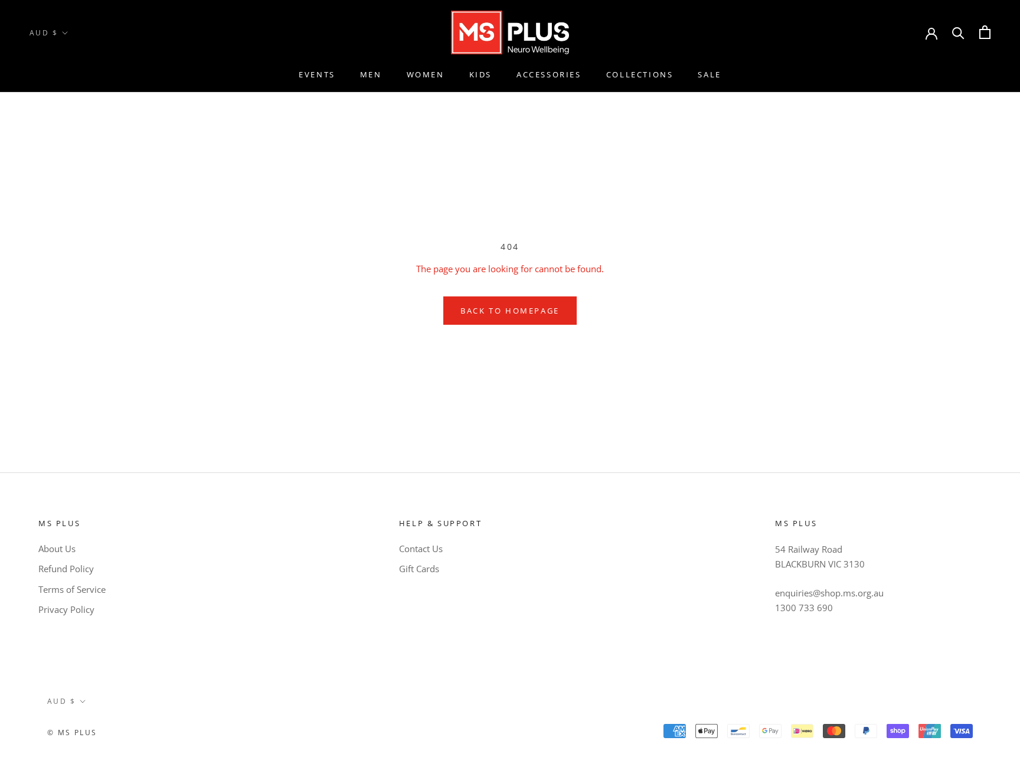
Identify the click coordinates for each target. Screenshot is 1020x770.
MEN (371, 74)
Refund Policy (66, 569)
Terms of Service (72, 589)
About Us (57, 548)
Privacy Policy (66, 609)
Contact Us (421, 548)
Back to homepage (510, 310)
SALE (709, 74)
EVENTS (317, 74)
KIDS (480, 74)
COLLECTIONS (640, 74)
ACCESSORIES (548, 74)
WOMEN (425, 74)
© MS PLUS (72, 732)
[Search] (958, 32)
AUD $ (44, 33)
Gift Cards (419, 569)
